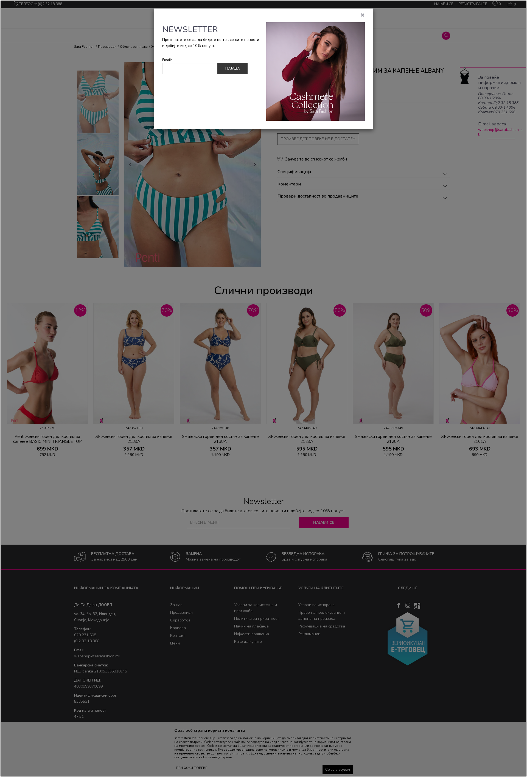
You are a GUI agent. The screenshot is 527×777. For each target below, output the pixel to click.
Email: (167, 60)
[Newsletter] (315, 71)
